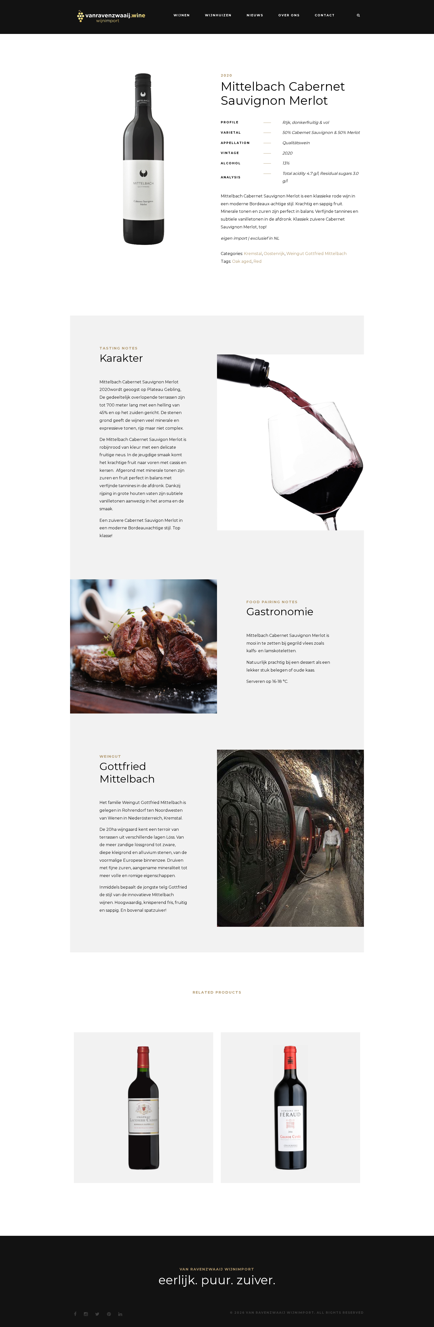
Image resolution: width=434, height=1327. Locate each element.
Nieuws (255, 15)
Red (257, 261)
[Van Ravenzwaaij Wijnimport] (111, 16)
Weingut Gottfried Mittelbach (316, 253)
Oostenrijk (274, 253)
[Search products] (356, 15)
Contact (325, 15)
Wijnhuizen (218, 15)
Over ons (289, 15)
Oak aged (242, 261)
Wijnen (182, 15)
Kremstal (253, 253)
